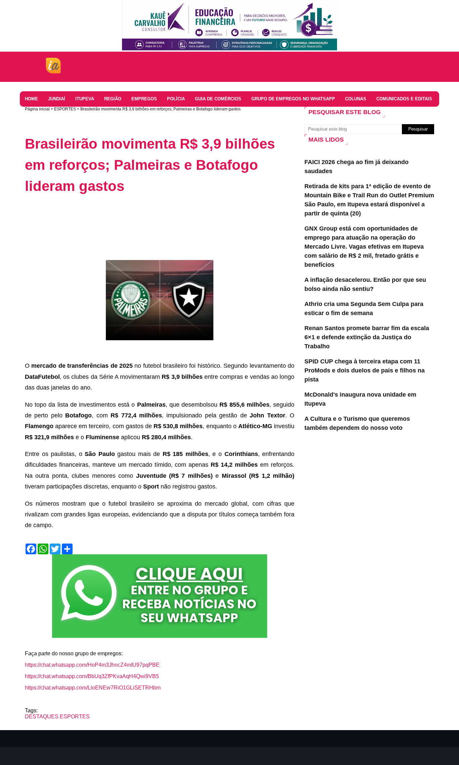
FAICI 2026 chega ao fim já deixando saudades (356, 166)
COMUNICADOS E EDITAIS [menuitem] (404, 98)
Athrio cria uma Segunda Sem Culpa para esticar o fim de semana (363, 308)
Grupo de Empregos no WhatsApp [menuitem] (293, 98)
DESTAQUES (41, 716)
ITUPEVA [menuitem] (84, 98)
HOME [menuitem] (31, 98)
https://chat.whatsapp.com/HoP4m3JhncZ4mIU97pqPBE (92, 665)
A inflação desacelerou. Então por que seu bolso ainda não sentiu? (365, 284)
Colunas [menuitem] (355, 98)
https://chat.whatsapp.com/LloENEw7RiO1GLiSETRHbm (93, 688)
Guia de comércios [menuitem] (218, 98)
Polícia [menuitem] (176, 98)
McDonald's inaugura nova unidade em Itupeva (360, 399)
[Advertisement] (147, 218)
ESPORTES (65, 109)
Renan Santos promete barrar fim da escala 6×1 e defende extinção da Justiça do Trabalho (366, 337)
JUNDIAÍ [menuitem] (56, 98)
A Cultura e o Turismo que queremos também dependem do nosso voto (357, 423)
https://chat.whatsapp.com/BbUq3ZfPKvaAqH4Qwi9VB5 (92, 676)
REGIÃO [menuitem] (112, 98)
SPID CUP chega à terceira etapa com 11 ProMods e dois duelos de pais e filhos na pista (364, 370)
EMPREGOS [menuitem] (144, 98)
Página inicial (37, 109)
